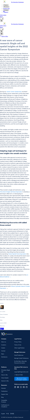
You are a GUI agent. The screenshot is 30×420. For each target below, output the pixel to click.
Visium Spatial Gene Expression (17, 254)
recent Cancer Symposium (14, 91)
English (3, 413)
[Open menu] (1, 34)
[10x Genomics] (6, 334)
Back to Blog (5, 36)
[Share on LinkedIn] (1, 329)
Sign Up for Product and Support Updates (21, 378)
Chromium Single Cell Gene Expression (11, 192)
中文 (7, 413)
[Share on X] (3, 329)
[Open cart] (1, 21)
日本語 (12, 413)
